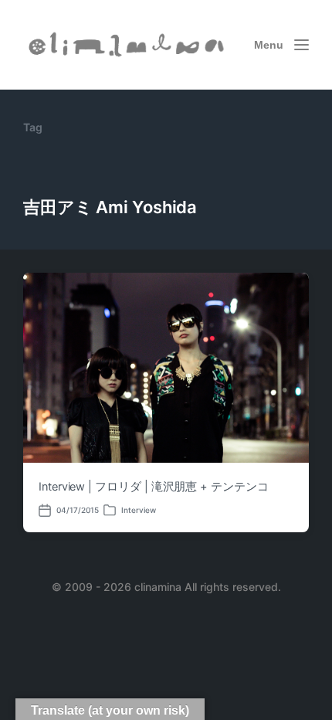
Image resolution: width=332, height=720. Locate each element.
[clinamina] (127, 45)
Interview (138, 510)
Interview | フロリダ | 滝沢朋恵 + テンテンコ (154, 487)
